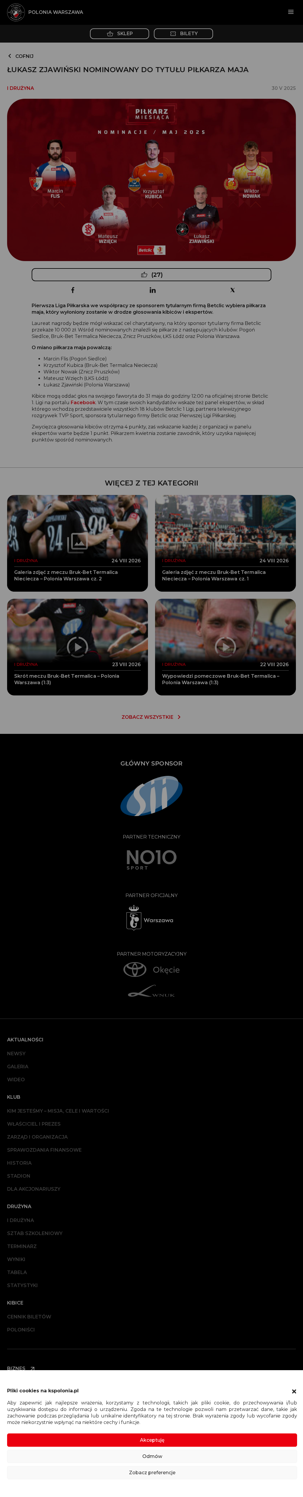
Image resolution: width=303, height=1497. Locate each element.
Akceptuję (152, 1440)
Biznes (17, 1368)
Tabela (17, 1272)
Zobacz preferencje (152, 1472)
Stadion (18, 1176)
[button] (294, 1391)
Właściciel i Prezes (34, 1124)
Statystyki (22, 1285)
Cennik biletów (29, 1317)
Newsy (16, 1053)
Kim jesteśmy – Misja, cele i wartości (58, 1111)
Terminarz (22, 1246)
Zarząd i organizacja (37, 1137)
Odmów (152, 1456)
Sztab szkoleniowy (34, 1233)
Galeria (17, 1066)
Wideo (16, 1079)
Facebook (83, 402)
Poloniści (21, 1330)
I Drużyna (20, 1220)
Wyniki (16, 1259)
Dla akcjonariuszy (33, 1189)
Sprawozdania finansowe (44, 1150)
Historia (19, 1163)
